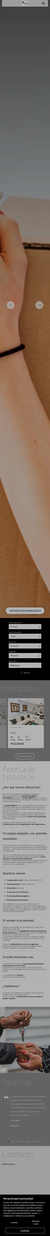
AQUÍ (10, 1210)
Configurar (25, 1230)
